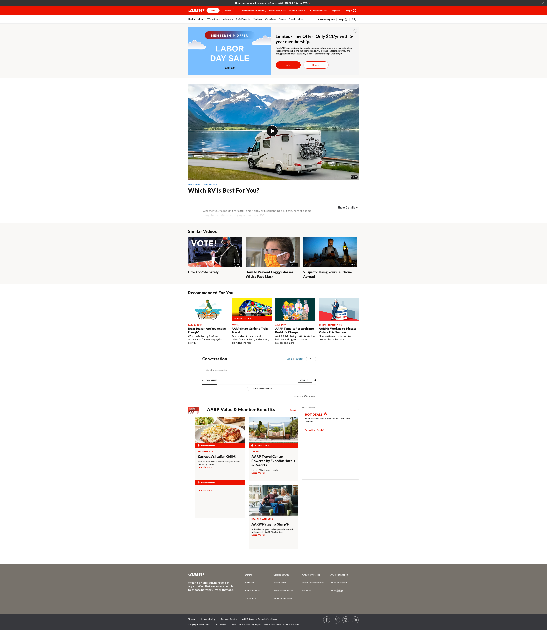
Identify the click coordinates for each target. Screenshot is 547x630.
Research (306, 590)
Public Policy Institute (312, 582)
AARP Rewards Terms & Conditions (259, 619)
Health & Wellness (262, 519)
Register (336, 10)
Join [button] (213, 10)
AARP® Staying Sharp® (270, 524)
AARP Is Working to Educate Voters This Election (338, 330)
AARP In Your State (283, 598)
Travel (255, 451)
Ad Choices (220, 624)
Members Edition (296, 10)
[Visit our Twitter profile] (336, 620)
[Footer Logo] (211, 574)
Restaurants (205, 451)
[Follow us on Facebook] (326, 620)
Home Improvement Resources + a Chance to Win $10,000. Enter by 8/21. (271, 3)
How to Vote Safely (203, 272)
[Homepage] (196, 10)
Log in (289, 358)
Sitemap (192, 619)
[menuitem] (191, 21)
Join (288, 65)
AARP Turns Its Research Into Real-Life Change (294, 330)
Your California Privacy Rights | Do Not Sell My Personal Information (265, 624)
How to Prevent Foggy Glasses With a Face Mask (269, 274)
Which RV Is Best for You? (223, 190)
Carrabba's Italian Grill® (217, 456)
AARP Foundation (339, 574)
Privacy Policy (208, 619)
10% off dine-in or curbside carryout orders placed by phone (219, 463)
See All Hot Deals (314, 430)
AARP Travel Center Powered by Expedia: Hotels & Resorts (273, 460)
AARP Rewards (252, 590)
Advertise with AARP (284, 590)
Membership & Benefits (253, 10)
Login (349, 10)
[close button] (355, 31)
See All (293, 410)
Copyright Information (199, 624)
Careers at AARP (282, 574)
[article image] (343, 19)
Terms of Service (229, 619)
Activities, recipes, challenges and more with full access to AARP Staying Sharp (272, 530)
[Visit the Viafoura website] (310, 396)
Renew (316, 65)
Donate (248, 574)
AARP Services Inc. (311, 574)
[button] (354, 19)
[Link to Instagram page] (345, 620)
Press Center (280, 582)
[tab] (209, 380)
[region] (259, 378)
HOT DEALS (314, 414)
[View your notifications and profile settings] (315, 380)
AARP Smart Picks (277, 10)
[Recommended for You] (208, 309)
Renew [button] (227, 10)
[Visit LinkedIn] (355, 620)
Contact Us (250, 598)
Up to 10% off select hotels (264, 470)
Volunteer (250, 582)
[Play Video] (272, 131)
